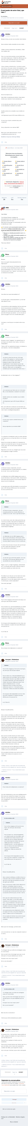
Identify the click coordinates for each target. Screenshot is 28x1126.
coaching (16, 187)
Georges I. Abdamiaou (12, 659)
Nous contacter (14, 1122)
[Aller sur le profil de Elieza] (2, 255)
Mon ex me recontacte (18, 17)
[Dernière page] (26, 28)
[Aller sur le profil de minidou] (2, 35)
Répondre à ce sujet (14, 22)
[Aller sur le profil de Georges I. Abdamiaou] (2, 660)
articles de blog (16, 185)
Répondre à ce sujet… (9, 1091)
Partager (14, 1099)
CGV (2, 1118)
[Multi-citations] (2, 142)
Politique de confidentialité (8, 1117)
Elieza (7, 254)
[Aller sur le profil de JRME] (2, 208)
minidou (5, 16)
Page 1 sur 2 (15, 28)
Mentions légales (20, 1117)
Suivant (21, 28)
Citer (6, 142)
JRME (7, 207)
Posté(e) (11, 36)
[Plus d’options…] (25, 35)
